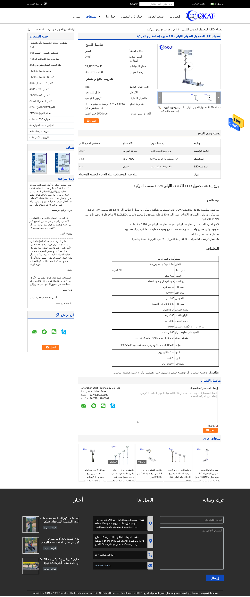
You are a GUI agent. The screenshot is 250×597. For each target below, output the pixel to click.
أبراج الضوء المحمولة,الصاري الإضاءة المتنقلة (167, 372)
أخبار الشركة (194, 16)
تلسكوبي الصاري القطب (46, 52)
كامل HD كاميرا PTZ (41, 76)
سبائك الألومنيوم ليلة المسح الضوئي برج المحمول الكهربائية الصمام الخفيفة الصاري (94, 475)
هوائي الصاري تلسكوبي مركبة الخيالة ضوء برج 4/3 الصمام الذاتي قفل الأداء (179, 475)
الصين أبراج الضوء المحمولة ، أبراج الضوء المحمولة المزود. (170, 593)
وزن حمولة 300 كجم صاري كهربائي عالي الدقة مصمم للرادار (60, 540)
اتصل (93, 120)
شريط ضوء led (39, 131)
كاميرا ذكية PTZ (39, 95)
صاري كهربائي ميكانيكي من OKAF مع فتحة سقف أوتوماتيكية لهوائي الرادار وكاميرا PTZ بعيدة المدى (59, 561)
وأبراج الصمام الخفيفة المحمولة (128, 372)
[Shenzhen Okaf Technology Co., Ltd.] (159, 97)
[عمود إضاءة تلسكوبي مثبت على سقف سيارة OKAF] (189, 66)
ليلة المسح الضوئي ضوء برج (61, 29)
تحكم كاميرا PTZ (40, 113)
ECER (139, 593)
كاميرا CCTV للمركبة (44, 107)
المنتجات (91, 16)
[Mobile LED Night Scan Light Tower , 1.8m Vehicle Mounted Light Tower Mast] (196, 97)
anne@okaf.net (35, 4)
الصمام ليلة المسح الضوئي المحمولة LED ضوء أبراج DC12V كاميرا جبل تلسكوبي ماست (207, 475)
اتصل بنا (175, 16)
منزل (76, 16)
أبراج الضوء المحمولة (200, 372)
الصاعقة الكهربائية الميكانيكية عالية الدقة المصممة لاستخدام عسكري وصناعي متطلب (59, 520)
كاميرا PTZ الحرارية (43, 83)
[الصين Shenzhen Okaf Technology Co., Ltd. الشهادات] (39, 163)
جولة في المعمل (131, 16)
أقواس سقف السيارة (43, 125)
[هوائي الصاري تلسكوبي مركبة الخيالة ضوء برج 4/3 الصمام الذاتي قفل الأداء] (178, 455)
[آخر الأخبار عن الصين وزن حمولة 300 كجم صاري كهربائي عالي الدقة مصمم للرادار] (31, 545)
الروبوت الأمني (41, 137)
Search (134, 4)
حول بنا (110, 16)
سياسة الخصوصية (209, 593)
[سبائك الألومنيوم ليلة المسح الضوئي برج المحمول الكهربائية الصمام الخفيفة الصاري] (92, 455)
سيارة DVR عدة (42, 119)
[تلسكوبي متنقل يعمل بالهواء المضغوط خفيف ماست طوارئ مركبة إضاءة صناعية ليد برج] (121, 455)
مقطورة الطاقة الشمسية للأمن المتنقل (48, 42)
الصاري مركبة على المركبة (47, 58)
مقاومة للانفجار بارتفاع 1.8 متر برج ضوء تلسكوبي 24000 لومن (149, 473)
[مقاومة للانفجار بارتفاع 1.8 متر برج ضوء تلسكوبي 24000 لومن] (149, 455)
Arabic (217, 4)
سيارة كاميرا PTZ (40, 70)
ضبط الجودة (156, 16)
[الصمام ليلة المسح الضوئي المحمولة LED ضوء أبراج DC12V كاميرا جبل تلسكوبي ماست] (206, 455)
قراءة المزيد (50, 527)
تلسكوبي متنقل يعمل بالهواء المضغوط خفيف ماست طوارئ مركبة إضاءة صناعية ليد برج (122, 475)
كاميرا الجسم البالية (42, 101)
